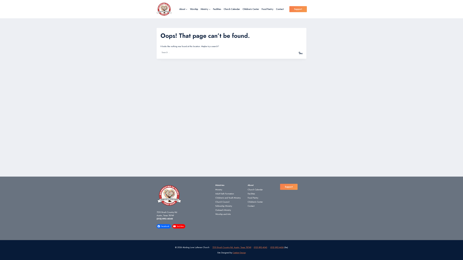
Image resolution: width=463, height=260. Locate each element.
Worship (194, 9)
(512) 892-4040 (165, 218)
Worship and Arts (223, 214)
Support (298, 9)
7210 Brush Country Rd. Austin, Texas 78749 (231, 247)
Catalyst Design (239, 252)
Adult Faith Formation (224, 193)
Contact (280, 9)
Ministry (218, 189)
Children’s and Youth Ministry (228, 197)
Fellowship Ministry (223, 206)
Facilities (217, 9)
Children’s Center (251, 9)
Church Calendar (232, 9)
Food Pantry (267, 9)
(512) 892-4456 (277, 247)
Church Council (222, 201)
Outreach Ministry (223, 210)
